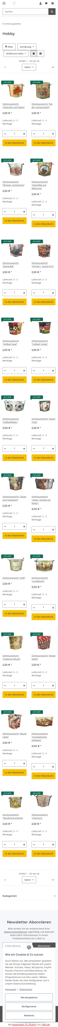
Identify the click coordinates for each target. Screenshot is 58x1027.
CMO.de (45, 1024)
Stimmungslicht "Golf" (13, 577)
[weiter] (53, 67)
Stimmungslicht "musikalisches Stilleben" (40, 737)
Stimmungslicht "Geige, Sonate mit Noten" (41, 500)
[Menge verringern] (5, 133)
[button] (40, 3)
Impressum (10, 989)
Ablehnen (29, 1015)
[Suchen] (52, 11)
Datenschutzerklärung (15, 931)
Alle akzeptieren (29, 997)
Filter (10, 46)
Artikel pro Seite (14, 53)
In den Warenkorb (14, 142)
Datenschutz (25, 989)
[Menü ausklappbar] (4, 2)
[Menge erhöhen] (24, 133)
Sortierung (25, 46)
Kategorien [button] (9, 896)
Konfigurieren (29, 1006)
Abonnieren (44, 945)
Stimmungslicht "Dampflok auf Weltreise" (40, 185)
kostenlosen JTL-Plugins (24, 1024)
